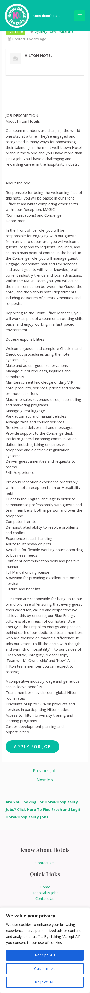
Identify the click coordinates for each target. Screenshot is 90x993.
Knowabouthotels (46, 16)
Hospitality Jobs (45, 892)
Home (45, 886)
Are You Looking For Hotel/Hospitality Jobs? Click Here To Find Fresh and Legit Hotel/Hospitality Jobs (43, 809)
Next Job (45, 780)
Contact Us (45, 862)
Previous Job (45, 771)
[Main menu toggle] (79, 15)
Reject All (45, 982)
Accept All (45, 955)
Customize (45, 968)
